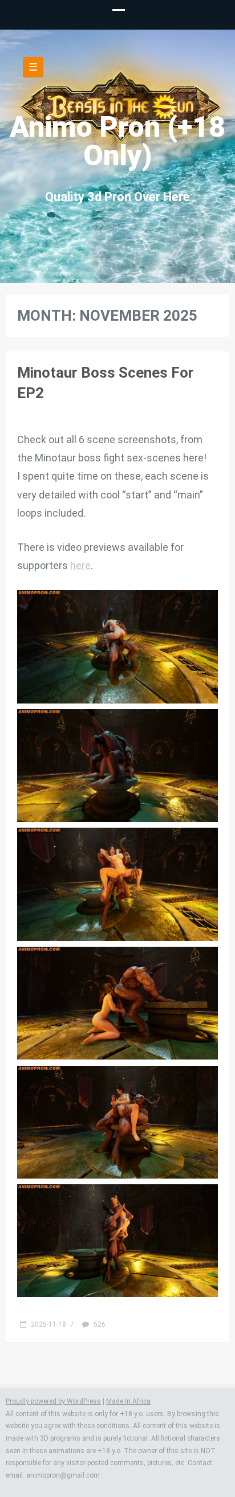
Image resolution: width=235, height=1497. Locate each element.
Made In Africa (128, 1401)
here (80, 565)
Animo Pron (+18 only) (117, 141)
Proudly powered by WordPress (53, 1401)
